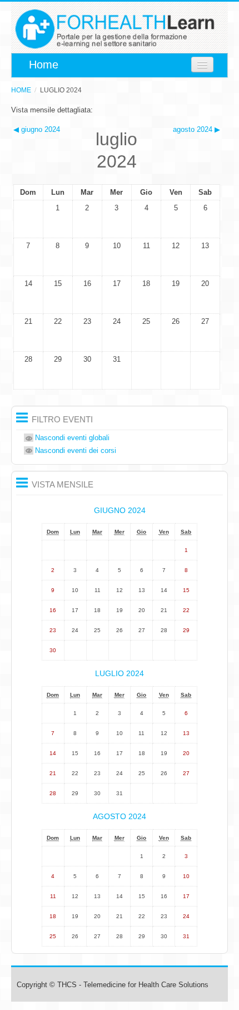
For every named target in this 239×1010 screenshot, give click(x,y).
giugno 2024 (120, 510)
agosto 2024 (119, 816)
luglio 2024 (61, 89)
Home (42, 64)
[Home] (119, 30)
